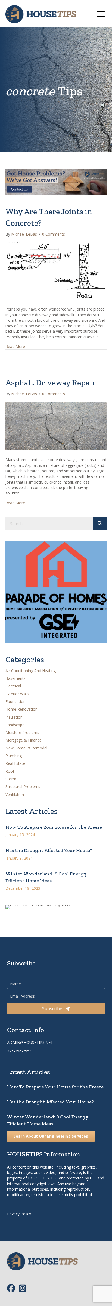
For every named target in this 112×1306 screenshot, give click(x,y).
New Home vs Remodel (26, 748)
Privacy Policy (19, 1213)
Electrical (13, 686)
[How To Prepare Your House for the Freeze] (56, 828)
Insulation (14, 717)
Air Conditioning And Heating (30, 670)
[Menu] (101, 14)
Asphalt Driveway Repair (50, 383)
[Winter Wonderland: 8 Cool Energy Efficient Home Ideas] (56, 879)
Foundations (16, 701)
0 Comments (53, 234)
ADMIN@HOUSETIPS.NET (30, 1042)
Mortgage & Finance (23, 740)
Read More (15, 346)
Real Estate (15, 763)
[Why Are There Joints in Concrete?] (56, 270)
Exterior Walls (17, 693)
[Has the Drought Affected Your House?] (56, 851)
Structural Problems (22, 786)
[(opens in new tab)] (56, 591)
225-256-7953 (19, 1050)
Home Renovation (21, 709)
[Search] (100, 523)
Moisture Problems (22, 732)
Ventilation (14, 794)
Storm (10, 778)
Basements (15, 678)
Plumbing (13, 755)
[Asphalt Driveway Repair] (56, 425)
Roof (9, 771)
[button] (56, 1008)
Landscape (14, 724)
